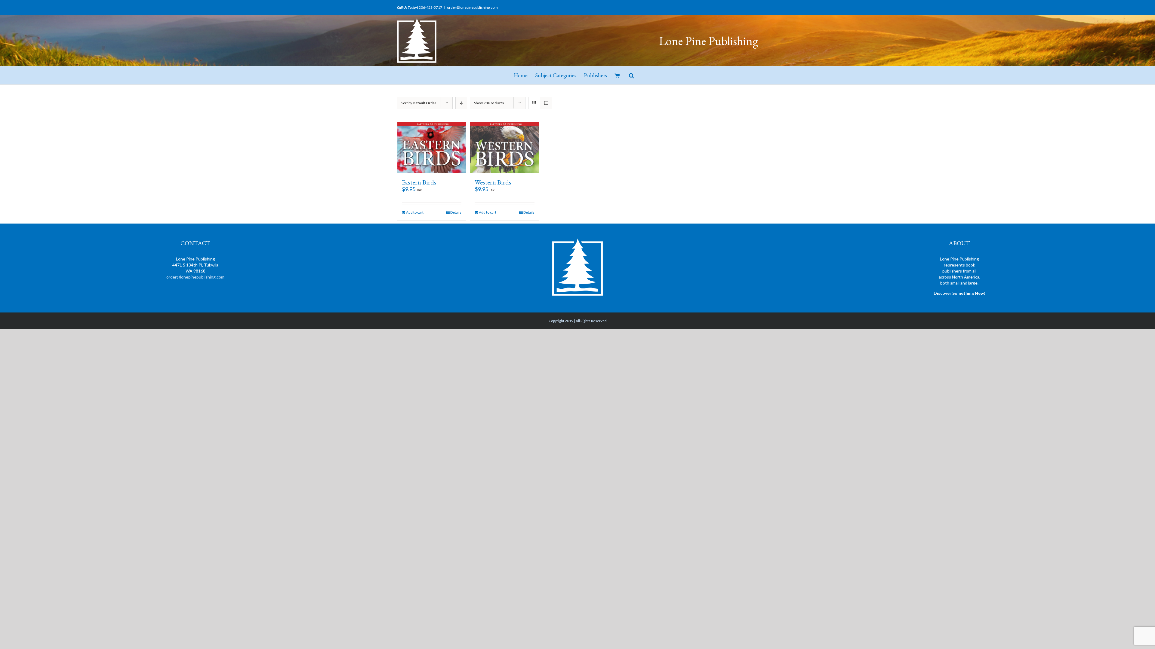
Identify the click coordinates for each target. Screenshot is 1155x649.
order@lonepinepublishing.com (472, 7)
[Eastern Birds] (431, 147)
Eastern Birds (419, 182)
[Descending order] (461, 103)
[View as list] (546, 103)
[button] (631, 75)
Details (455, 212)
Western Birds (493, 182)
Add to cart (415, 212)
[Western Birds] (504, 147)
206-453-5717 (430, 7)
